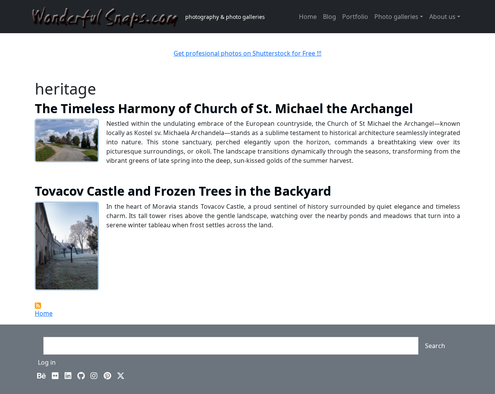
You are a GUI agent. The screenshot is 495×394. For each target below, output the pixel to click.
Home (308, 16)
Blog (329, 16)
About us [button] (442, 16)
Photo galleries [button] (396, 16)
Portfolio (355, 16)
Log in (47, 362)
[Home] (108, 16)
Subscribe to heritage (38, 306)
